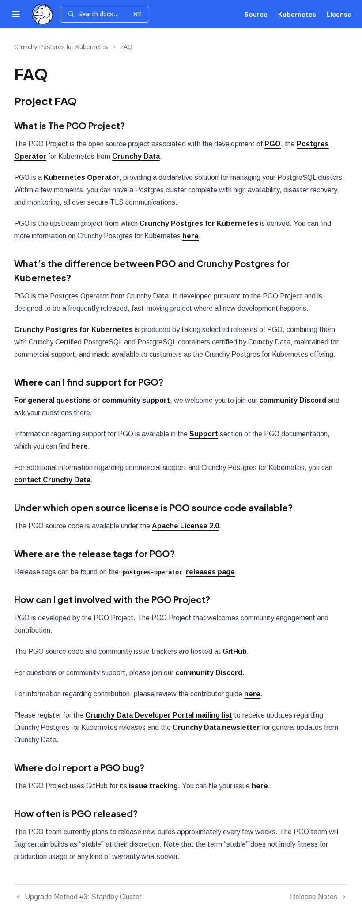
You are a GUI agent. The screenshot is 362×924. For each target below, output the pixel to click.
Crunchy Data (136, 156)
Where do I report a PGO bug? (79, 767)
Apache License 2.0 (185, 526)
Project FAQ (45, 100)
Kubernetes (297, 14)
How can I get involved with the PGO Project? (112, 599)
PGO (272, 144)
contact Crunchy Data (52, 480)
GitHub (234, 651)
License (339, 14)
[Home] (42, 14)
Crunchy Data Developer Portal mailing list (158, 715)
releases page (210, 572)
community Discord (292, 400)
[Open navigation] (16, 14)
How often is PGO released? (76, 813)
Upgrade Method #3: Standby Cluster (83, 897)
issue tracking (153, 786)
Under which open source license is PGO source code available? (153, 507)
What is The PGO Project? (69, 125)
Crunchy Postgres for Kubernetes (61, 46)
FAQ (126, 46)
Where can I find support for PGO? (88, 381)
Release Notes (313, 897)
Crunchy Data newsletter (216, 727)
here (190, 236)
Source (256, 14)
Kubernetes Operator (81, 177)
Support (203, 434)
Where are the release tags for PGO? (94, 553)
